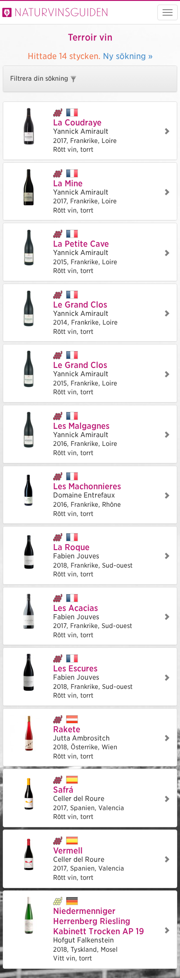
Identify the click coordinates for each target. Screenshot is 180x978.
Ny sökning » (128, 56)
